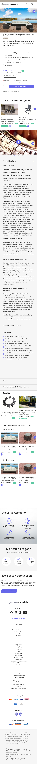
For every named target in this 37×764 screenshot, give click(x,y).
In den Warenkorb (21, 86)
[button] (34, 109)
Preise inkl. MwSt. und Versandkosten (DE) (14, 72)
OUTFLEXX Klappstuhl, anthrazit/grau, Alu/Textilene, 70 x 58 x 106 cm (27, 119)
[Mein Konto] (29, 4)
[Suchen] (26, 4)
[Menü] (3, 4)
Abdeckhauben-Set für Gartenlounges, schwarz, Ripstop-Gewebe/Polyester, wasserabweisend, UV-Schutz (27, 412)
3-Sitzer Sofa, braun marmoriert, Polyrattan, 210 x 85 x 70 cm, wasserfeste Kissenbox (9, 448)
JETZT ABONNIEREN (8, 591)
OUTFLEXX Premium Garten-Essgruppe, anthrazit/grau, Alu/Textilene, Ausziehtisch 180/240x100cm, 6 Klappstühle (8, 119)
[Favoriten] (32, 4)
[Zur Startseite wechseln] (11, 4)
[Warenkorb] (34, 4)
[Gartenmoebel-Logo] (18, 602)
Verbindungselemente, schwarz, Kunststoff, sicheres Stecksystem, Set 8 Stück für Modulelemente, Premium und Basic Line (9, 414)
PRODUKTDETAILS (9, 65)
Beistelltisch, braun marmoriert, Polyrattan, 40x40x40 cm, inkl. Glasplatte (27, 448)
